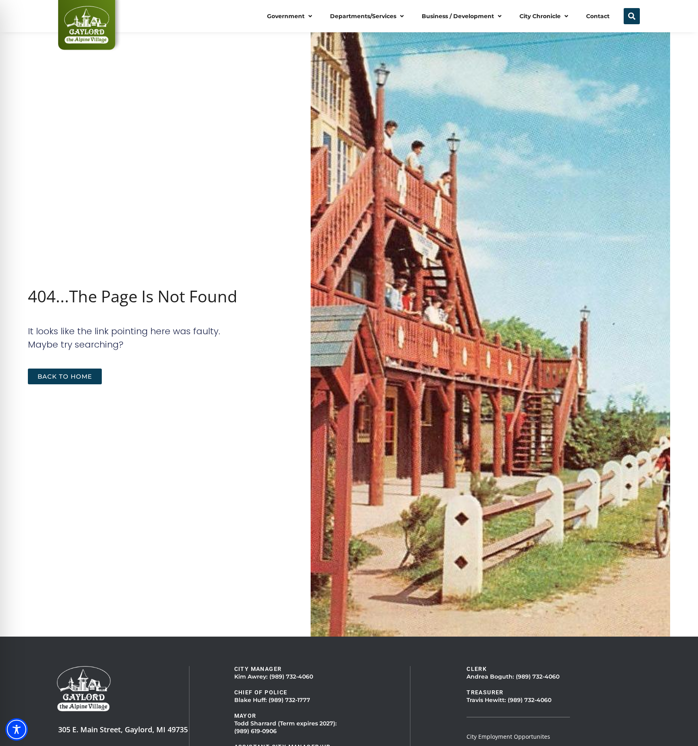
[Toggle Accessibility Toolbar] (16, 729)
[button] (290, 16)
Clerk (477, 669)
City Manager (258, 669)
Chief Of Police (261, 692)
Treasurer (485, 692)
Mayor (245, 715)
